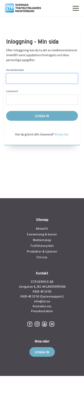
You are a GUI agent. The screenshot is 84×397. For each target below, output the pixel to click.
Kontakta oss (42, 306)
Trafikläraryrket (42, 246)
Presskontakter (42, 311)
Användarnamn (15, 69)
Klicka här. (62, 134)
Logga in (42, 352)
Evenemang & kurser (42, 234)
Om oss (41, 257)
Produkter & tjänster (42, 251)
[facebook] (29, 324)
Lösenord (12, 91)
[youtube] (44, 324)
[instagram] (37, 324)
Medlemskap (42, 240)
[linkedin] (51, 324)
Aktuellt (42, 228)
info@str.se (42, 301)
